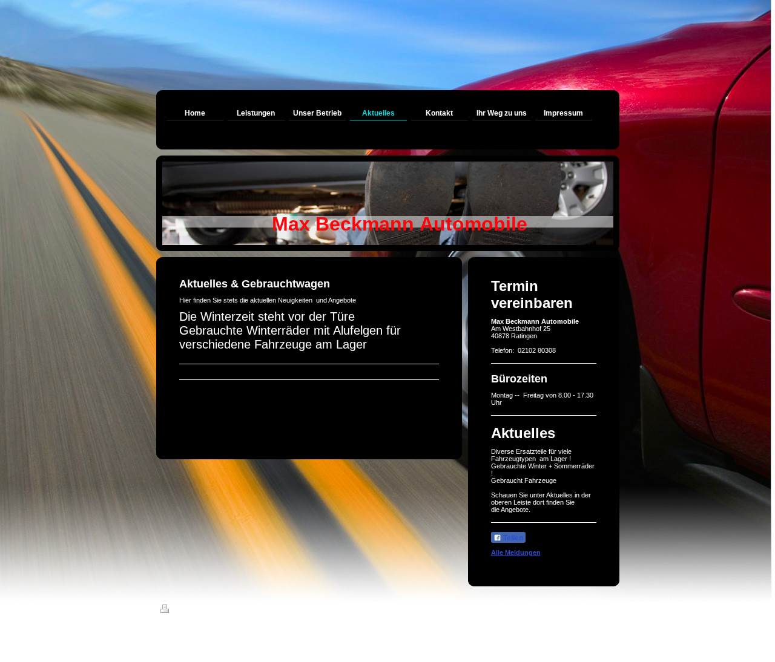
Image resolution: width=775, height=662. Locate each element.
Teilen (512, 538)
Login (605, 608)
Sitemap (234, 610)
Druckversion (194, 610)
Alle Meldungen (516, 552)
